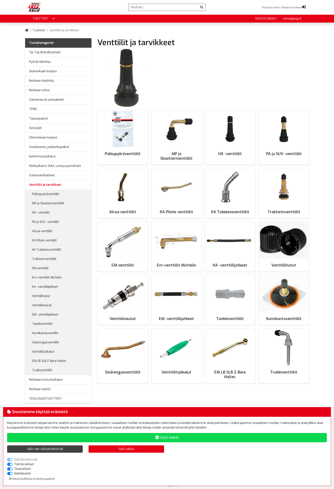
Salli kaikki (169, 437)
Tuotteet (41, 18)
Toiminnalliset (24, 464)
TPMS (33, 109)
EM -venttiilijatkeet (45, 314)
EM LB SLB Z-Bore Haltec (49, 361)
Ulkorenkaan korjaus (43, 137)
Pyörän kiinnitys (40, 62)
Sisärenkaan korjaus (43, 71)
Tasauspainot (38, 118)
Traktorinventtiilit (44, 259)
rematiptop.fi (292, 19)
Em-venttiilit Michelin (47, 277)
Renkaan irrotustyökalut (46, 380)
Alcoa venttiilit (42, 231)
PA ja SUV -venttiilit (45, 222)
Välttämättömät (25, 460)
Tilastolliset (22, 469)
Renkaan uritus (39, 90)
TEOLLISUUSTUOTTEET (45, 398)
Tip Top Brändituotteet (45, 52)
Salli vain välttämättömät (45, 449)
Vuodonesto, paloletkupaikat (49, 147)
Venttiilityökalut (43, 352)
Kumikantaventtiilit (45, 333)
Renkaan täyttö (39, 389)
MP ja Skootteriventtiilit (48, 203)
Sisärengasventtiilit (45, 342)
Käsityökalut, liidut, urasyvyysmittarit (55, 166)
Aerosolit (35, 128)
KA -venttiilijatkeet (45, 287)
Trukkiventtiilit (42, 370)
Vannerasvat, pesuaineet (46, 100)
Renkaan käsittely (41, 81)
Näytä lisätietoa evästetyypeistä (33, 479)
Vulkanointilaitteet (42, 175)
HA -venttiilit (41, 213)
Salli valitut (126, 449)
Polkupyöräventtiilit (45, 194)
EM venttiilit (40, 268)
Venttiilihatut (41, 296)
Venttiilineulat (42, 305)
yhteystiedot (266, 19)
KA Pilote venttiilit (44, 240)
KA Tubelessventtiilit (46, 250)
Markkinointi (22, 473)
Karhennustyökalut (42, 156)
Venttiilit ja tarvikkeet (45, 185)
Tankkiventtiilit (42, 324)
